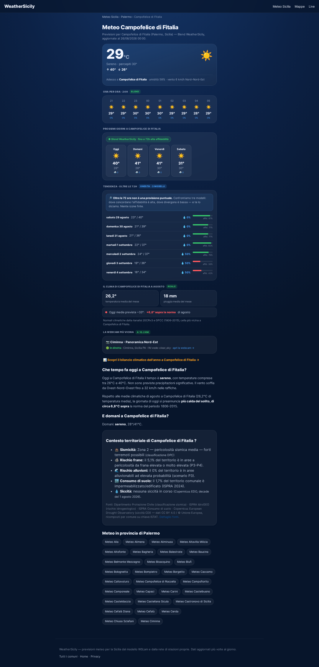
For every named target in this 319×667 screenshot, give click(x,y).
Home (84, 656)
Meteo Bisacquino (158, 561)
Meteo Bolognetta (116, 571)
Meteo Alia (111, 541)
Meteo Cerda (170, 611)
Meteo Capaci (145, 591)
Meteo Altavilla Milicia (194, 541)
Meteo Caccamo (202, 571)
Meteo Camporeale (117, 591)
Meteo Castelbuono (197, 591)
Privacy (95, 656)
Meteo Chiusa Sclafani (119, 621)
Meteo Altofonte (115, 551)
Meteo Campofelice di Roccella (156, 581)
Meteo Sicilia (282, 6)
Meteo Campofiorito (196, 581)
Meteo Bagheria (143, 551)
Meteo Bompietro (146, 571)
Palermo (126, 16)
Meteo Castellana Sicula (153, 601)
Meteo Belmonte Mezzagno (122, 561)
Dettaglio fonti (169, 517)
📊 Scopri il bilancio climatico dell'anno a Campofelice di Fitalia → (151, 360)
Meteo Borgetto (174, 571)
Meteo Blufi (184, 561)
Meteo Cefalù (146, 611)
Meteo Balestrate (171, 551)
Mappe (300, 6)
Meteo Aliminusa (162, 541)
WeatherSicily (19, 6)
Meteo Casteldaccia (118, 601)
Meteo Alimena (135, 541)
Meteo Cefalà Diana (117, 611)
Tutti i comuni (68, 656)
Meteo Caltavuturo (117, 581)
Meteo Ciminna (150, 621)
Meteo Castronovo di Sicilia (193, 601)
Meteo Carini (169, 591)
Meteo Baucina (198, 551)
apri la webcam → (183, 347)
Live (312, 6)
